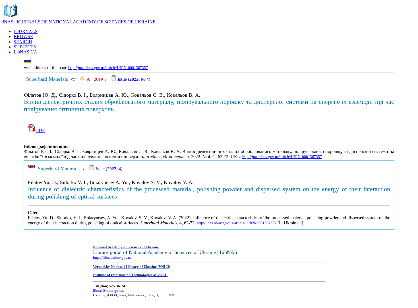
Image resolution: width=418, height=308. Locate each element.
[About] (10, 17)
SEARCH (23, 41)
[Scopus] (73, 79)
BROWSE (23, 36)
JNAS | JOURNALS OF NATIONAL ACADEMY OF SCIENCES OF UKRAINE (79, 21)
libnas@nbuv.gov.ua (109, 290)
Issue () (134, 79)
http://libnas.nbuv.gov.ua (112, 257)
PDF (40, 130)
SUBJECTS (25, 46)
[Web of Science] (81, 79)
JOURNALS (26, 31)
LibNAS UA (25, 51)
